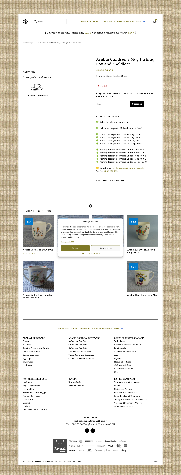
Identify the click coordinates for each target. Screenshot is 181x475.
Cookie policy (84, 253)
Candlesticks (120, 348)
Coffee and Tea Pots (77, 344)
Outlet (72, 379)
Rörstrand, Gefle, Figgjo (34, 392)
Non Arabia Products (35, 379)
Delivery (107, 22)
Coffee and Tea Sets (77, 348)
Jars (116, 355)
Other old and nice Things (35, 410)
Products (86, 22)
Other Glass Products (124, 406)
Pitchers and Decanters (125, 392)
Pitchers (27, 344)
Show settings (105, 248)
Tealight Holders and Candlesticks (130, 399)
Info (138, 22)
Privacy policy (96, 253)
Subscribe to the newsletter (34, 461)
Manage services (67, 241)
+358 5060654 (111, 171)
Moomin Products (122, 362)
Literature (28, 399)
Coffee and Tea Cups (78, 341)
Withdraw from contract (73, 461)
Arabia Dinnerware (34, 338)
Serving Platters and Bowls (36, 348)
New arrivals (74, 382)
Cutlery (26, 406)
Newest (97, 22)
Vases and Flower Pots (125, 351)
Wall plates (119, 341)
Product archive (76, 385)
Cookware (27, 365)
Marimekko (28, 389)
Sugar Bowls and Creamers (81, 355)
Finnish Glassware (31, 396)
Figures (117, 358)
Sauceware (28, 362)
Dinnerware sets (31, 355)
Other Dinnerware (32, 351)
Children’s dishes (122, 365)
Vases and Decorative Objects (128, 403)
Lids (116, 372)
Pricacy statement (54, 461)
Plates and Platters (123, 389)
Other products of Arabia (129, 338)
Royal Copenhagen (32, 385)
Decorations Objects (123, 369)
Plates (26, 341)
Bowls (117, 385)
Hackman (27, 382)
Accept (75, 248)
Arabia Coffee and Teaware (84, 338)
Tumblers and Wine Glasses (127, 382)
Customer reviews (124, 22)
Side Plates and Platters (79, 351)
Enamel (26, 403)
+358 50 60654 (79, 424)
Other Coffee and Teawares (81, 358)
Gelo (156, 461)
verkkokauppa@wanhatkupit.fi (128, 168)
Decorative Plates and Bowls (127, 344)
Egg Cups (27, 358)
